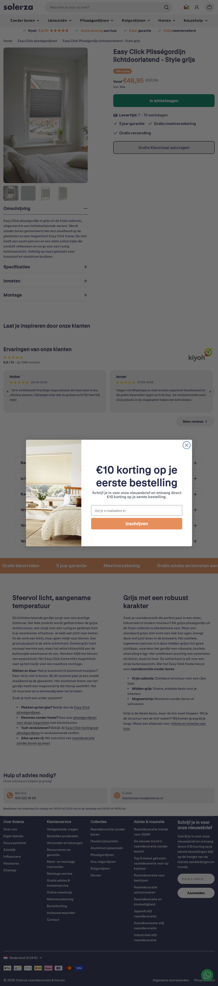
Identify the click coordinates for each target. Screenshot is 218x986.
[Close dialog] (186, 445)
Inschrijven (137, 523)
